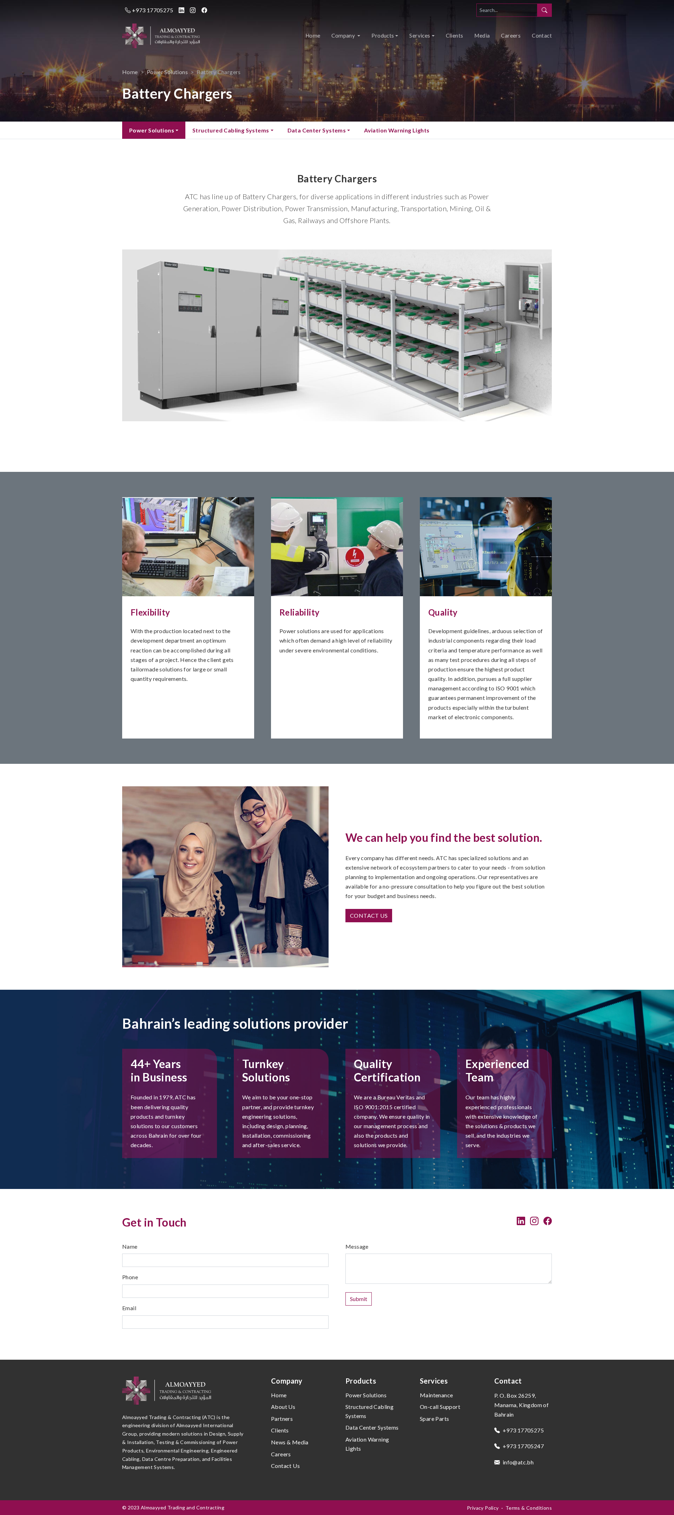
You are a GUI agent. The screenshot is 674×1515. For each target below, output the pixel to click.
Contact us (369, 915)
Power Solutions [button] (151, 130)
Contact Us (285, 1465)
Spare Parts (434, 1418)
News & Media (290, 1442)
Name (130, 1246)
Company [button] (343, 35)
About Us (283, 1406)
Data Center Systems (372, 1427)
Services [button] (419, 35)
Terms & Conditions (528, 1508)
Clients (454, 35)
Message (357, 1246)
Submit (358, 1298)
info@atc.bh (517, 1462)
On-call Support (440, 1406)
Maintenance (436, 1395)
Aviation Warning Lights (396, 130)
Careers (511, 35)
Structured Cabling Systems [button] (230, 130)
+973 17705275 (152, 10)
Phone (130, 1277)
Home (313, 35)
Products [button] (382, 35)
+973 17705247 (522, 1446)
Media (482, 35)
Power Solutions (167, 72)
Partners (282, 1418)
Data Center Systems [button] (317, 130)
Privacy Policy (483, 1508)
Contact (542, 35)
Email (129, 1308)
